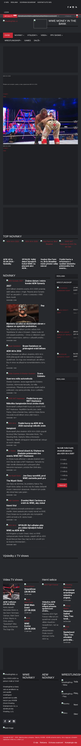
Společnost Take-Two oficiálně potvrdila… (68, 636)
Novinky (19, 35)
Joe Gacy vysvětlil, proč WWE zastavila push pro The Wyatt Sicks (26, 478)
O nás (6, 2)
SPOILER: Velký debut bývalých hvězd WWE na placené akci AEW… (29, 263)
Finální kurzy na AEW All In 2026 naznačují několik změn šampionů (26, 426)
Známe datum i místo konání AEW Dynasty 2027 (26, 283)
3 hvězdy (63, 464)
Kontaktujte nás (44, 2)
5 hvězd (63, 460)
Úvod (7, 35)
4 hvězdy (63, 467)
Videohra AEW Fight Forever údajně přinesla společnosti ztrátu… (49, 606)
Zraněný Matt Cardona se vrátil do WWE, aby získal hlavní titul (26, 503)
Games (27, 41)
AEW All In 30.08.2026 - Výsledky (9, 261)
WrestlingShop (12, 41)
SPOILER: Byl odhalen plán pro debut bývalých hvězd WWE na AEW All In (24, 528)
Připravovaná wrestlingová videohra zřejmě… (69, 594)
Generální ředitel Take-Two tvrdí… (68, 615)
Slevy (76, 714)
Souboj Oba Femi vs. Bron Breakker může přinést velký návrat (49, 262)
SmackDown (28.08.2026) (30, 590)
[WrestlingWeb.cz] (10, 21)
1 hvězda (64, 475)
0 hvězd (63, 479)
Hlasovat (62, 485)
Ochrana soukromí (27, 2)
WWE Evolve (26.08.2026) (30, 626)
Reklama (14, 2)
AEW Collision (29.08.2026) (9, 603)
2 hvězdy (63, 471)
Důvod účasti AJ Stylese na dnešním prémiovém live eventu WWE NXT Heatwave (25, 453)
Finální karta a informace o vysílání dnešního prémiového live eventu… (67, 263)
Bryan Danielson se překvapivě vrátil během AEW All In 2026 (26, 348)
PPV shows (56, 35)
